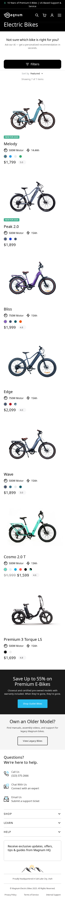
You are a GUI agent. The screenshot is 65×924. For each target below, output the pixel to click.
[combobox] (36, 73)
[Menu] (59, 15)
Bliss (8, 309)
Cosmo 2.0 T (15, 556)
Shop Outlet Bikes (32, 703)
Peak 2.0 (11, 226)
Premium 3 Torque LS (23, 639)
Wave (8, 474)
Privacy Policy (10, 894)
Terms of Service (31, 894)
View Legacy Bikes (32, 740)
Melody (10, 143)
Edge (8, 391)
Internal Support (53, 894)
